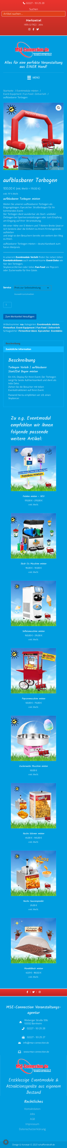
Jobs (32, 1114)
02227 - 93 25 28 (35, 3)
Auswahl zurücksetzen (24, 294)
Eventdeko (56, 331)
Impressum (32, 1124)
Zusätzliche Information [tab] (18, 349)
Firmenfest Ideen (28, 331)
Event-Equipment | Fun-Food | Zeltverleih (38, 327)
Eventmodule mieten (48, 324)
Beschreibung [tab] (13, 343)
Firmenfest (9, 327)
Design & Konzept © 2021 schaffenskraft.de (33, 1144)
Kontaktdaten (32, 1109)
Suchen (33, 9)
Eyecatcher (44, 331)
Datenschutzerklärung (32, 1129)
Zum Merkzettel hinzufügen (19, 316)
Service (7, 287)
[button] (58, 108)
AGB (32, 1119)
